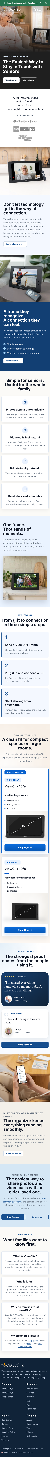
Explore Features (13, 244)
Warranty (5, 1440)
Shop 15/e (23, 847)
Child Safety (31, 1436)
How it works (32, 1389)
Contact (4, 1424)
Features (30, 1393)
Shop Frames (33, 3)
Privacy (29, 1432)
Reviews (30, 1397)
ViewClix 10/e (7, 1389)
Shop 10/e (23, 930)
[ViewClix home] (11, 10)
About (29, 1420)
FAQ (29, 1343)
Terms (29, 1428)
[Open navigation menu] (45, 10)
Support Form (7, 1428)
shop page (33, 1340)
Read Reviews (25, 1044)
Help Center (6, 1420)
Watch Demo (29, 80)
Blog (28, 1405)
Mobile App (31, 1409)
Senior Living (32, 1424)
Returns (4, 1436)
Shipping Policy (8, 1432)
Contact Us (37, 1217)
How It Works (11, 360)
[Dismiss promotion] (46, 3)
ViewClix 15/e (7, 1393)
